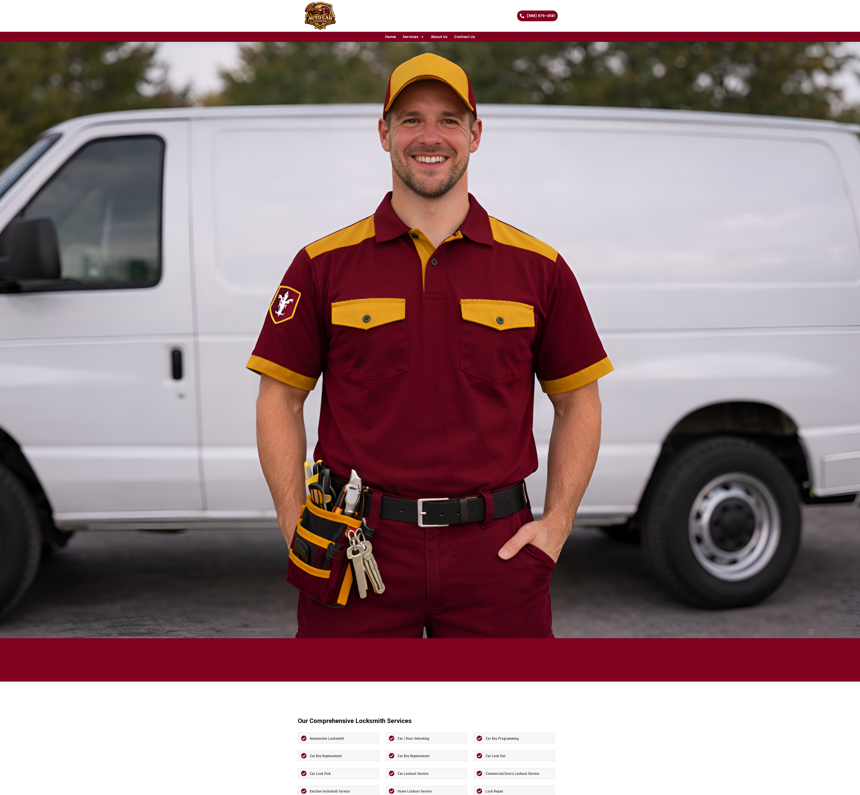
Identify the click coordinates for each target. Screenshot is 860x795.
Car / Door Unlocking (413, 738)
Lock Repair (494, 791)
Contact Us (464, 36)
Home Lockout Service (415, 791)
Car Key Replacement (326, 756)
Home (390, 36)
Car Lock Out (495, 756)
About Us (439, 36)
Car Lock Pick (320, 774)
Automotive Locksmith (327, 738)
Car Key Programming (502, 738)
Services (410, 36)
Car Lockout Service (413, 774)
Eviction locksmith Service (330, 791)
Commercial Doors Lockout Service (512, 774)
